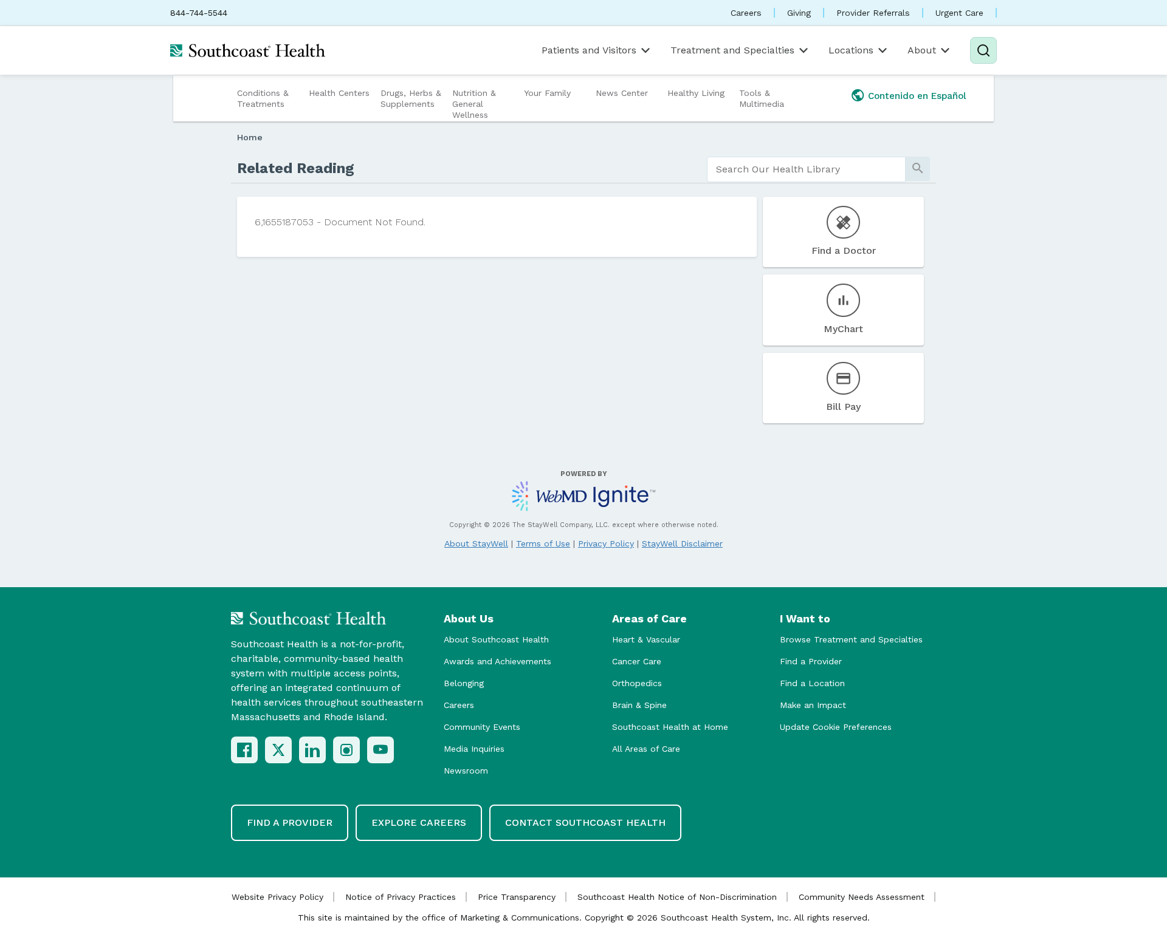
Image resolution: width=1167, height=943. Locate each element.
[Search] (983, 50)
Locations (850, 50)
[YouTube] (380, 750)
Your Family (547, 93)
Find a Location (812, 683)
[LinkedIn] (312, 750)
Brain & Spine (639, 705)
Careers (746, 13)
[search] (806, 169)
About (921, 50)
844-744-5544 (198, 13)
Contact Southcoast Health (585, 822)
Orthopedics (637, 683)
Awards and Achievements (497, 661)
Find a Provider (811, 661)
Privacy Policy (606, 543)
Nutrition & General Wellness (474, 104)
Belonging (464, 683)
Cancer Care (636, 661)
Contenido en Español (917, 95)
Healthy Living (696, 93)
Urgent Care (959, 13)
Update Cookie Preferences (836, 727)
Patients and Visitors (589, 50)
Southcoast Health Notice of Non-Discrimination (677, 897)
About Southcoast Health (496, 639)
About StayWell (476, 543)
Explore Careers (418, 822)
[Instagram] (346, 750)
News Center (622, 93)
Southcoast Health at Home (670, 727)
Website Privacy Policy (277, 897)
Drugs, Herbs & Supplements (410, 98)
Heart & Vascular (646, 639)
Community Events (482, 727)
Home (250, 137)
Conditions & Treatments (263, 98)
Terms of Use (543, 543)
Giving (799, 13)
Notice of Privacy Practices (400, 897)
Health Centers (339, 93)
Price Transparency (517, 897)
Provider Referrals (873, 13)
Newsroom (466, 770)
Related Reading (295, 168)
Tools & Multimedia (761, 98)
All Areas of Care (646, 749)
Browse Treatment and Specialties (851, 639)
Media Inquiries (474, 749)
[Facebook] (244, 750)
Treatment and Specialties (732, 50)
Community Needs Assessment (861, 897)
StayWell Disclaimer (682, 543)
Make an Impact (813, 705)
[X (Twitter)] (278, 750)
